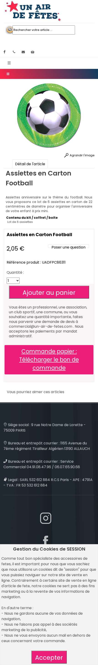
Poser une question (68, 247)
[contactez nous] (23, 52)
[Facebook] (4, 52)
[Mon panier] (32, 52)
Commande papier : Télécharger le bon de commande (49, 360)
